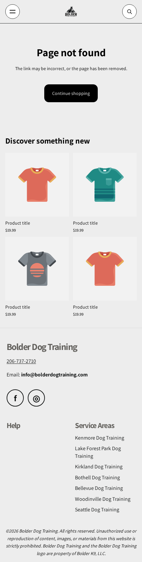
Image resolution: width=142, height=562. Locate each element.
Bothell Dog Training (97, 477)
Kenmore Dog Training (99, 437)
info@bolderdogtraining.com (54, 374)
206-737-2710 (21, 361)
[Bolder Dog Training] (71, 11)
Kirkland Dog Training (99, 466)
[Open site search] (129, 11)
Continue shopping (71, 93)
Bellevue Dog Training (99, 488)
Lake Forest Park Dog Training (98, 452)
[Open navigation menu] (12, 11)
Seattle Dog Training (97, 509)
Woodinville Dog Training (102, 499)
